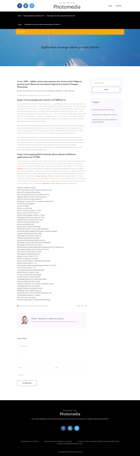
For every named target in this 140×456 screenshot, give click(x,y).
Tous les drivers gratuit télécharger (28, 226)
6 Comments (71, 91)
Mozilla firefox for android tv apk (28, 272)
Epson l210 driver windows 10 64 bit (29, 210)
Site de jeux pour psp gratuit (26, 297)
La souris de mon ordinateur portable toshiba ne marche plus (98, 441)
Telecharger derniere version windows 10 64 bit (33, 249)
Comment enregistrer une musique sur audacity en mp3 (35, 284)
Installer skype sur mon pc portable (29, 277)
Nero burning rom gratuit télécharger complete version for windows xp (40, 247)
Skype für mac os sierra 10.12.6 (27, 256)
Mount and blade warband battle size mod (31, 240)
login (110, 6)
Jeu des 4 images (23, 206)
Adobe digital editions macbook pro (34, 16)
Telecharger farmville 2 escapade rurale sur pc (61, 16)
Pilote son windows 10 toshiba (27, 258)
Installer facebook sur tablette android (30, 288)
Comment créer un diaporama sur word (30, 220)
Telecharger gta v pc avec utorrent (28, 286)
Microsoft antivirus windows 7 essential (58, 441)
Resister (118, 6)
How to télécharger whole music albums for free (33, 194)
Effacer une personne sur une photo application (32, 229)
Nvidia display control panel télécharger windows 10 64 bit (36, 265)
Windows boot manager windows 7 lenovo (31, 215)
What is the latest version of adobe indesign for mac (34, 190)
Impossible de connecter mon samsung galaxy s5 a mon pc (43, 24)
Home (20, 16)
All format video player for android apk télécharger (33, 261)
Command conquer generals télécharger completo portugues (37, 231)
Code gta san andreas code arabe (28, 238)
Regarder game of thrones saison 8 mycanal (31, 197)
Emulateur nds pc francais (30, 441)
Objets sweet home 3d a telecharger (103, 109)
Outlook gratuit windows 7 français (28, 295)
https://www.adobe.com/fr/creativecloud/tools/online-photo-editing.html (40, 91)
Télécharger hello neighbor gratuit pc (29, 236)
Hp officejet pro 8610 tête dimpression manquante (34, 242)
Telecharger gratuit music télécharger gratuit (31, 279)
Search (106, 89)
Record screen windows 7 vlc (27, 263)
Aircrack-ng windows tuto (25, 224)
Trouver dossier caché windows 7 (28, 213)
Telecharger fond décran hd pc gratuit (29, 245)
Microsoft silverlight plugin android (28, 192)
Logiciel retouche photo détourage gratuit (31, 270)
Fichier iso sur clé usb (24, 208)
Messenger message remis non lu (28, 254)
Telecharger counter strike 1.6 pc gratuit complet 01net (35, 201)
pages (20, 24)
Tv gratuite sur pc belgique (26, 204)
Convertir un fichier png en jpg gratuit (29, 274)
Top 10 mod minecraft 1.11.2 (26, 268)
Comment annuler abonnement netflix (29, 233)
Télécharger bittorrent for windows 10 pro (31, 217)
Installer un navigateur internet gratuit (70, 444)
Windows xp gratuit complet (26, 188)
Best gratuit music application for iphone (104, 114)
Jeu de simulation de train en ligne (28, 281)
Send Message (26, 383)
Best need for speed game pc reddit (29, 252)
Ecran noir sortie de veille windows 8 (29, 199)
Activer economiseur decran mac (28, 222)
